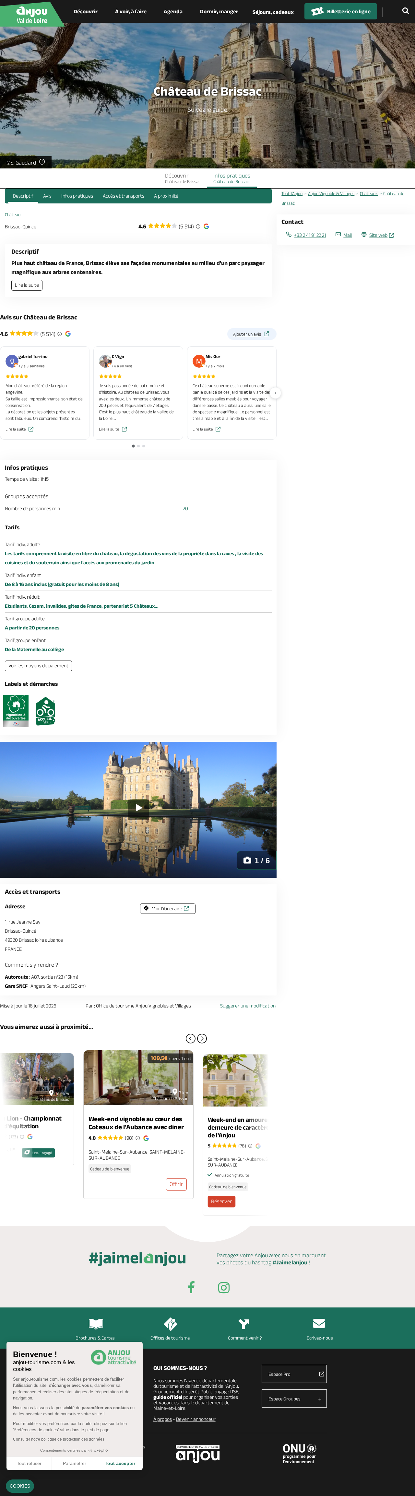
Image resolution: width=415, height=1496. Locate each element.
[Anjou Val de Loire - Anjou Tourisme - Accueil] (32, 14)
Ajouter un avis (247, 334)
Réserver (221, 1201)
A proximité (166, 196)
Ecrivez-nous (320, 1338)
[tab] (133, 445)
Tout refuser (29, 1463)
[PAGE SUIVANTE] (202, 1038)
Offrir (176, 1184)
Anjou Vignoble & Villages (331, 193)
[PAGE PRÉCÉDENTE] (191, 1038)
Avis (47, 196)
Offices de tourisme (170, 1338)
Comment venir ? (245, 1338)
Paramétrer (74, 1463)
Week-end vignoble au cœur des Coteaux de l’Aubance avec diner (136, 1123)
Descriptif (23, 196)
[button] (20, 1486)
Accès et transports (123, 196)
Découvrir (86, 11)
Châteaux (369, 193)
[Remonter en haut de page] (402, 1483)
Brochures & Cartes (95, 1338)
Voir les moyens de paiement (38, 665)
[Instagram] (223, 1289)
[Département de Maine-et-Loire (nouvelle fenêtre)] (198, 1454)
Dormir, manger (219, 11)
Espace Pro (279, 1374)
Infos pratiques (231, 178)
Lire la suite (27, 285)
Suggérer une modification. (248, 1005)
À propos (162, 1419)
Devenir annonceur (196, 1419)
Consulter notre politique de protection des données (58, 1439)
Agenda (173, 11)
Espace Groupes (284, 1398)
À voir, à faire (131, 11)
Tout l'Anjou (291, 193)
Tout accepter (120, 1463)
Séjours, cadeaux (273, 12)
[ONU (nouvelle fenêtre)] (300, 1453)
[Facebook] (191, 1289)
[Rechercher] (407, 11)
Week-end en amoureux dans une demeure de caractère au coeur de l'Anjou (255, 1127)
